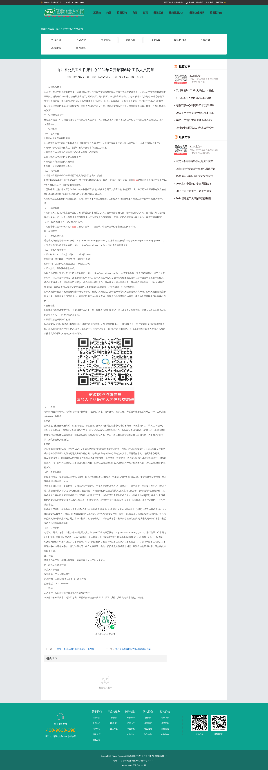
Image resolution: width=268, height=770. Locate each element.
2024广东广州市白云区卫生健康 (193, 191)
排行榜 (148, 718)
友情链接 (165, 729)
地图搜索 (148, 729)
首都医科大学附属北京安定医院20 (194, 176)
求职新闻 (78, 28)
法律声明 (96, 729)
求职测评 (148, 723)
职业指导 (155, 40)
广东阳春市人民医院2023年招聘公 (195, 98)
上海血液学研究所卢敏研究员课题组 (196, 168)
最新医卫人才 (176, 12)
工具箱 (97, 12)
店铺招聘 (114, 723)
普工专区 (114, 729)
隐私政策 (96, 740)
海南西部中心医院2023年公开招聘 (195, 105)
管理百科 (56, 40)
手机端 (191, 2)
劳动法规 (81, 40)
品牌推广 (131, 723)
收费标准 (131, 729)
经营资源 (96, 734)
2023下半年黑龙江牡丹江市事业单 (195, 113)
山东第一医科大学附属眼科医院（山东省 (74, 649)
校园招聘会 (216, 12)
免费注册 (209, 2)
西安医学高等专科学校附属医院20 (194, 161)
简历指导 (131, 40)
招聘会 (114, 718)
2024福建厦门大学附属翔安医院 (193, 198)
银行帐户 (131, 718)
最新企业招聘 (197, 12)
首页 (145, 12)
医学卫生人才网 (139, 765)
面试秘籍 (106, 40)
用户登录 (200, 2)
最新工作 (158, 12)
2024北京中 (196, 75)
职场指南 (165, 734)
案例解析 (81, 48)
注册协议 (96, 723)
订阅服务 (148, 734)
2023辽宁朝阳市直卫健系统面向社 (195, 120)
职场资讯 (67, 28)
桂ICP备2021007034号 (157, 756)
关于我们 (96, 718)
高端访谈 (56, 48)
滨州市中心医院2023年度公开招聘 (195, 127)
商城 (134, 12)
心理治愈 (205, 40)
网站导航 (219, 2)
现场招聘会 (180, 40)
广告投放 (131, 734)
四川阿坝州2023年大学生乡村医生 (195, 90)
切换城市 (56, 2)
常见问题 (165, 723)
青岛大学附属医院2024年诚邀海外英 (133, 649)
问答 (108, 12)
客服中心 (165, 718)
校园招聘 (122, 12)
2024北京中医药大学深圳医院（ (193, 183)
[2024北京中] (180, 79)
